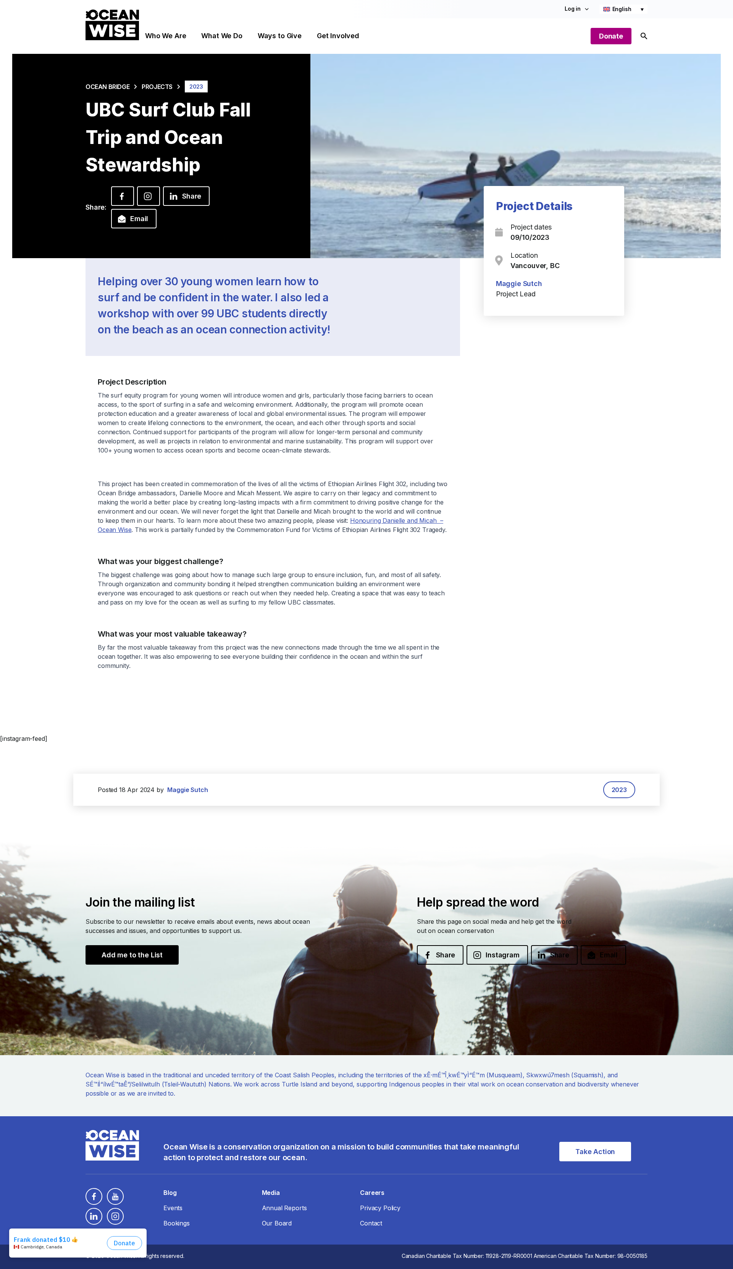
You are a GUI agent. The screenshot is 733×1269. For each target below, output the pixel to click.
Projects (157, 87)
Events (172, 1208)
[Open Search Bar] (644, 36)
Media (271, 1192)
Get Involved (338, 36)
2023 (619, 790)
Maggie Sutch (519, 284)
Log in (573, 8)
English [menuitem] (621, 9)
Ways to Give (280, 36)
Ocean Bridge (107, 87)
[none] (623, 9)
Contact (371, 1223)
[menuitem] (623, 9)
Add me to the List (132, 955)
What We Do (221, 36)
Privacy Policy (380, 1208)
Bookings (176, 1223)
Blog (169, 1192)
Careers (372, 1192)
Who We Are (165, 36)
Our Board (277, 1223)
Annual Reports (284, 1208)
